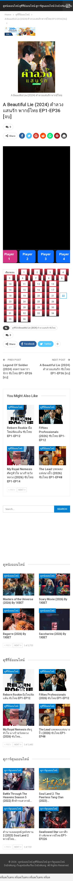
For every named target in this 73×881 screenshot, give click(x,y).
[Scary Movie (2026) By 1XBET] (54, 584)
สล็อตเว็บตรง (7, 877)
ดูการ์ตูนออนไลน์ (12, 770)
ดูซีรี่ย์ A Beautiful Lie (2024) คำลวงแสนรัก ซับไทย (33, 328)
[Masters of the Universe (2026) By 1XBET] (18, 584)
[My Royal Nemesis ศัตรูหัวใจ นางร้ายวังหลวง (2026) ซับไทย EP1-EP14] (20, 455)
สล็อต (47, 877)
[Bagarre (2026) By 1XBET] (18, 619)
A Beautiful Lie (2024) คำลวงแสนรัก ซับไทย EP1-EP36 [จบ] (55, 369)
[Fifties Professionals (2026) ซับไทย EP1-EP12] (52, 414)
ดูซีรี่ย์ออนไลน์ (15, 407)
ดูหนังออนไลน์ (11, 575)
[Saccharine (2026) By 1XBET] (54, 619)
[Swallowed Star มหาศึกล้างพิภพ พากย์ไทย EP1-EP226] (54, 817)
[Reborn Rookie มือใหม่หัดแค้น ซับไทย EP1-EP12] (20, 414)
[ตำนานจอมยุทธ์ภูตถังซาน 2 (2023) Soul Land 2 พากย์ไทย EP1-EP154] (18, 817)
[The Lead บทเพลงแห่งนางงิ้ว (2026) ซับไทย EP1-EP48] (52, 455)
